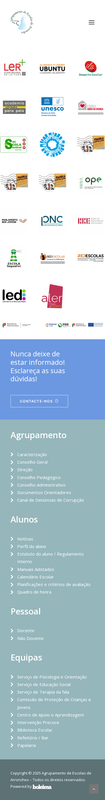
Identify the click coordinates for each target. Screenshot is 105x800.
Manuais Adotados (35, 569)
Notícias (25, 539)
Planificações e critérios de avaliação (53, 584)
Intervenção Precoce (38, 722)
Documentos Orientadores (44, 492)
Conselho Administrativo (41, 485)
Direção (25, 469)
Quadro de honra (34, 592)
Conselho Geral (32, 462)
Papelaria (26, 745)
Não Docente (30, 638)
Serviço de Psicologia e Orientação (52, 677)
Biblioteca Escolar (34, 730)
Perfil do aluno (31, 546)
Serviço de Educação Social (44, 684)
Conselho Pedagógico (39, 477)
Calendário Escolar (35, 577)
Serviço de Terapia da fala (43, 692)
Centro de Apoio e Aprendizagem (50, 715)
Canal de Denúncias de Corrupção (50, 500)
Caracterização (32, 454)
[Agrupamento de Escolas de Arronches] (21, 22)
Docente (25, 630)
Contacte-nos (36, 401)
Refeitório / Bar (32, 738)
